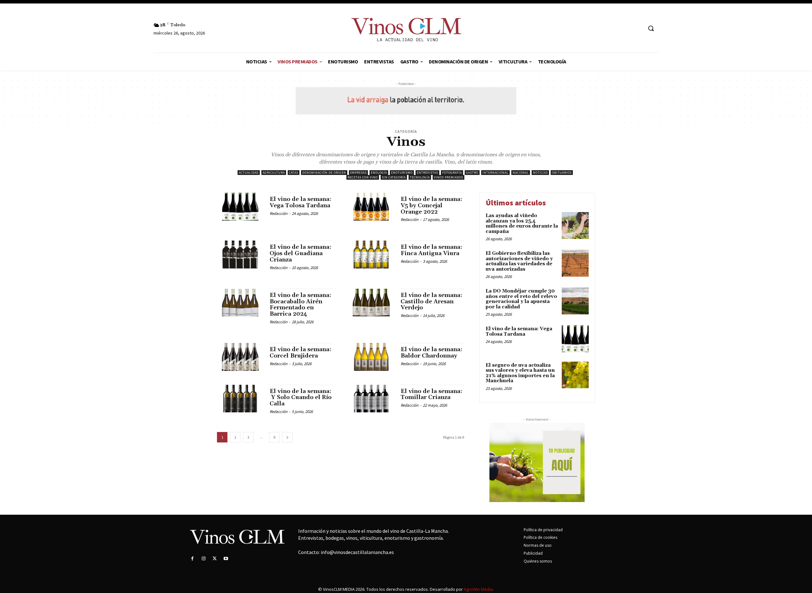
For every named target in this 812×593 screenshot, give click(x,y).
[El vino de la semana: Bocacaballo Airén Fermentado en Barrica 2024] (240, 303)
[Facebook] (192, 559)
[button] (650, 28)
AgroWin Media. (479, 589)
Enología (379, 173)
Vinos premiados (448, 177)
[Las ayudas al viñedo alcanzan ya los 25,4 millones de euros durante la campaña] (575, 225)
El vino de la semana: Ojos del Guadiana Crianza (300, 253)
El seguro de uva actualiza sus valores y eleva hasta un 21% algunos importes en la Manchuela (520, 373)
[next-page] (287, 437)
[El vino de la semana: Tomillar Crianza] (371, 399)
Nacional (521, 173)
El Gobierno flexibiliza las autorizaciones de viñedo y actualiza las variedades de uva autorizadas (519, 261)
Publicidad (533, 553)
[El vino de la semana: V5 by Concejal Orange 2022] (371, 207)
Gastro (472, 173)
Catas (293, 173)
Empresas (358, 173)
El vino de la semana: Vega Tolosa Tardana (300, 202)
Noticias (540, 173)
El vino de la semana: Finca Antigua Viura (431, 250)
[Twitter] (215, 559)
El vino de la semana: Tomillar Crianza (431, 394)
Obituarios (562, 173)
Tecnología (420, 177)
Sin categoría (394, 177)
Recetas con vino (363, 177)
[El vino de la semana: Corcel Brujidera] (240, 357)
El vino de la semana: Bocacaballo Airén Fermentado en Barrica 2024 (300, 305)
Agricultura (274, 173)
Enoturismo (402, 173)
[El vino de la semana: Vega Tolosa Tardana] (240, 207)
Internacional (495, 173)
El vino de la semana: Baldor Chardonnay (431, 352)
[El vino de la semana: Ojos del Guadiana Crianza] (240, 254)
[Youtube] (226, 559)
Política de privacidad (543, 529)
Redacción (278, 213)
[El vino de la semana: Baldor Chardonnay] (371, 357)
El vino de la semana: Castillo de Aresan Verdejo (431, 302)
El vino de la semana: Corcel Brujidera (300, 352)
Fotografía (452, 173)
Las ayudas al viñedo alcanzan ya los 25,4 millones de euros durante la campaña (522, 224)
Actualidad (249, 173)
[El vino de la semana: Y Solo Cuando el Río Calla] (240, 399)
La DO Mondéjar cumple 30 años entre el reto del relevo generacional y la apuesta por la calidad (521, 299)
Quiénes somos (538, 561)
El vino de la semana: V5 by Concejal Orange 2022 (431, 206)
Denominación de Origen (324, 173)
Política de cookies (540, 537)
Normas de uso (538, 545)
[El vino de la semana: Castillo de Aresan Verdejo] (371, 303)
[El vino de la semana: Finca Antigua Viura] (371, 254)
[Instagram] (203, 559)
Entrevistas (427, 173)
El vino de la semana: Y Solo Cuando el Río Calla (300, 398)
